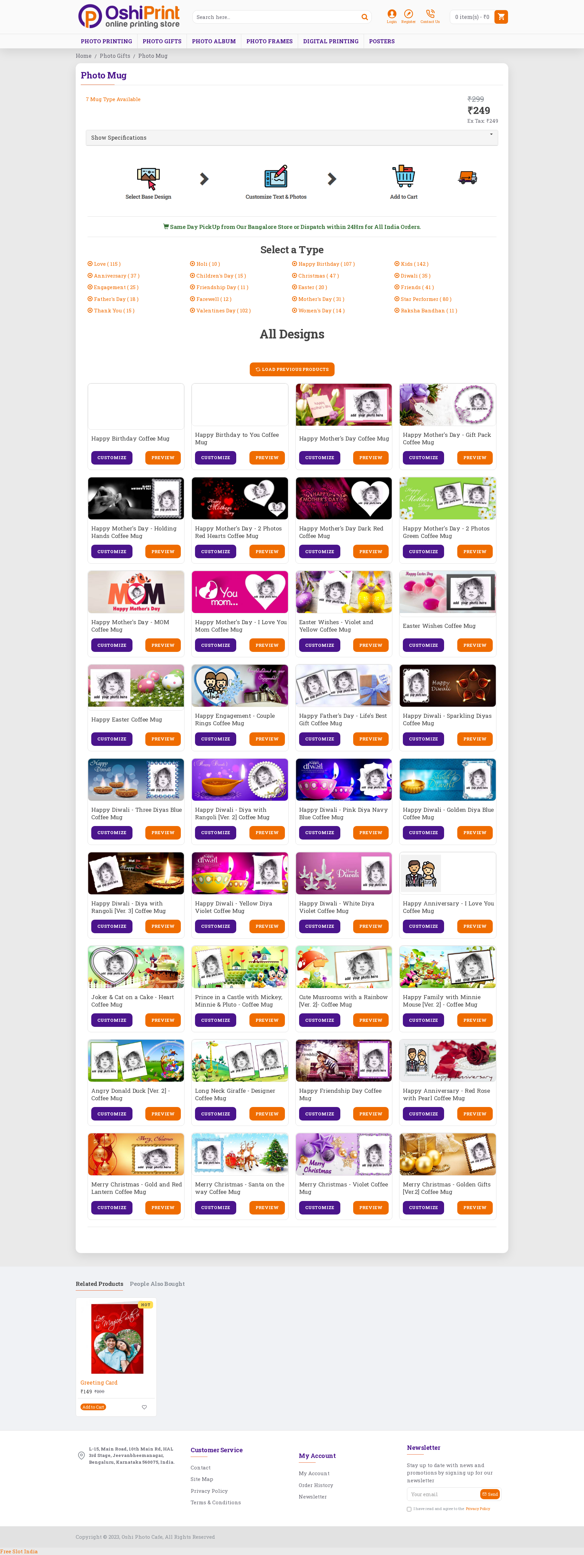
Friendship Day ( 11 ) (221, 287)
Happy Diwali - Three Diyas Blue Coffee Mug (136, 813)
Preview (163, 457)
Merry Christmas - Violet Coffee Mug (343, 1188)
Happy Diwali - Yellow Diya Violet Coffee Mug (233, 907)
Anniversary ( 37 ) (116, 275)
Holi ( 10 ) (207, 263)
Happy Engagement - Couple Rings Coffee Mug (235, 719)
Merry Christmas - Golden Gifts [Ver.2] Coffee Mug (446, 1188)
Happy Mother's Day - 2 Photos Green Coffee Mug (446, 532)
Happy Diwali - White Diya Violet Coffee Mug (336, 907)
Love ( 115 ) (107, 263)
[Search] (364, 16)
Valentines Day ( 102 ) (223, 310)
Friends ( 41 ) (416, 287)
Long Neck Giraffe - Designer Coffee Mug (235, 1094)
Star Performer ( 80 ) (425, 299)
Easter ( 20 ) (312, 287)
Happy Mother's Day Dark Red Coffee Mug (341, 532)
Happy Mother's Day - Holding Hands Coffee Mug (133, 532)
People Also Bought (157, 1284)
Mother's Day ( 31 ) (320, 299)
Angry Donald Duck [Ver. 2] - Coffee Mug (130, 1094)
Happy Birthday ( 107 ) (326, 263)
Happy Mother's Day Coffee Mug (344, 438)
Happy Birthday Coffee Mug (130, 438)
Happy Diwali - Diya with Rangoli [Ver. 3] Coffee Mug (128, 907)
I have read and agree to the (452, 1508)
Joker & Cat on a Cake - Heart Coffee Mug (132, 1000)
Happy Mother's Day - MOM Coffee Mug (130, 625)
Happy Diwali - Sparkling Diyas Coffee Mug (447, 719)
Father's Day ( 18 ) (116, 299)
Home (84, 55)
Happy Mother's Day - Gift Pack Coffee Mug (447, 438)
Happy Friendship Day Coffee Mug (340, 1094)
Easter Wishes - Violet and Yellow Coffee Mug (336, 625)
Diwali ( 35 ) (415, 275)
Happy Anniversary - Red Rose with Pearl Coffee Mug (446, 1094)
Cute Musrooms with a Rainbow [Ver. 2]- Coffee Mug (343, 1000)
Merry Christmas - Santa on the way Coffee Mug (239, 1188)
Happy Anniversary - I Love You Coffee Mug (448, 907)
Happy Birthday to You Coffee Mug (236, 438)
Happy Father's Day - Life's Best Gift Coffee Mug (343, 719)
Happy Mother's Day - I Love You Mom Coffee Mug (241, 625)
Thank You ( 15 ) (114, 310)
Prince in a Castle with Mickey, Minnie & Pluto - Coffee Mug (238, 1000)
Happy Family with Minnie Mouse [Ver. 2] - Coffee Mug (441, 1000)
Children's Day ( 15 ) (220, 275)
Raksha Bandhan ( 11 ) (428, 310)
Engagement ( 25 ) (116, 287)
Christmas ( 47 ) (318, 275)
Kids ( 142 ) (414, 263)
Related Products (99, 1284)
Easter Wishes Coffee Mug (439, 626)
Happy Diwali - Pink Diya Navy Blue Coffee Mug (343, 813)
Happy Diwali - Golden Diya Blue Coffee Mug (448, 813)
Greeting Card (99, 1382)
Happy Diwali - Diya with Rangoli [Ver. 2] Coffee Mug (232, 813)
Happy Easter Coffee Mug (126, 719)
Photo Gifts (115, 55)
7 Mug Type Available (113, 99)
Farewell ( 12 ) (213, 299)
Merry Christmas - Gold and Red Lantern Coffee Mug (136, 1188)
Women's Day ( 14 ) (321, 310)
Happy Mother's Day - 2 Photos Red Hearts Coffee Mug (238, 532)
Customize (111, 457)
